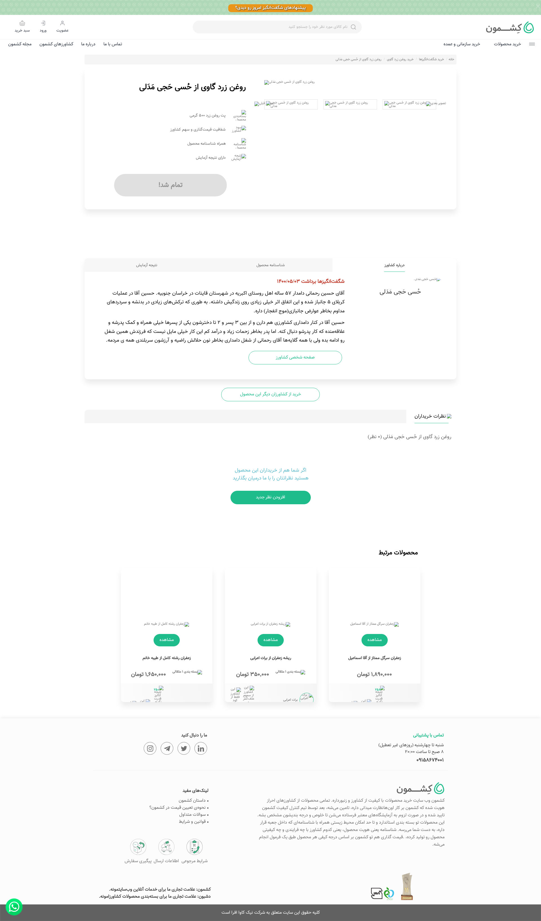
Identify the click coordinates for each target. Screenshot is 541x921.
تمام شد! (170, 185)
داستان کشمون (192, 800)
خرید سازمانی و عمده (462, 44)
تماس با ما (112, 44)
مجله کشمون (20, 44)
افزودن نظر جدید (270, 497)
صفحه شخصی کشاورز (295, 357)
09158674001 (430, 760)
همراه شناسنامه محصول (206, 144)
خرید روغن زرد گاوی (400, 59)
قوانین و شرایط (192, 821)
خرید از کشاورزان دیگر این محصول (270, 394)
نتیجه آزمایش (146, 265)
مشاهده (374, 640)
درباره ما (88, 44)
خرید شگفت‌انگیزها (431, 59)
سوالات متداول (192, 814)
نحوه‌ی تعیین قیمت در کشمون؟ (177, 807)
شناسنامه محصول (270, 265)
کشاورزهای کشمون (56, 44)
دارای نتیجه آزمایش (211, 158)
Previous (257, 82)
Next (443, 82)
